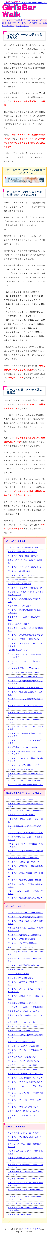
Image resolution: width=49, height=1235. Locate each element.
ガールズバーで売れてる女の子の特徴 (24, 880)
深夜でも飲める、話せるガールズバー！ (25, 1111)
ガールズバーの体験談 (15, 1126)
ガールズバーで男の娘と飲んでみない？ (25, 898)
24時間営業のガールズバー (19, 650)
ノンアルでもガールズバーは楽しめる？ (25, 780)
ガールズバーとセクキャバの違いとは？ (25, 588)
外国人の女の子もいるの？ (19, 606)
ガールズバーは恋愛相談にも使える (23, 965)
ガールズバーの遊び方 (27, 23)
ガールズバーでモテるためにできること (25, 1082)
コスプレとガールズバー (18, 974)
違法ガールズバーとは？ (18, 624)
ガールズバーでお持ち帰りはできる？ (24, 1061)
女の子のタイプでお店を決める (21, 815)
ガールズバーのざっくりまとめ (21, 575)
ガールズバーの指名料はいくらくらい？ (25, 1078)
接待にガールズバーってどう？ (21, 947)
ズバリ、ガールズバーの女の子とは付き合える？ (25, 3)
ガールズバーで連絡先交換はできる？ (24, 639)
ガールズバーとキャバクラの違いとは (24, 567)
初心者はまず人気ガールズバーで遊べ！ (25, 913)
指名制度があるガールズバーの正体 (23, 858)
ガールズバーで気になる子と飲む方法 (24, 935)
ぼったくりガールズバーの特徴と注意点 (25, 833)
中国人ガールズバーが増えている (22, 1026)
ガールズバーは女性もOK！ (20, 571)
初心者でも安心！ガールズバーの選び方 (23, 793)
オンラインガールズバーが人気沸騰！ (24, 1046)
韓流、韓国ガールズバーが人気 (21, 1022)
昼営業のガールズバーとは (19, 584)
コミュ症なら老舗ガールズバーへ (22, 1003)
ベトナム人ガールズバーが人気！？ (23, 1031)
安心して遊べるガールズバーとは (22, 799)
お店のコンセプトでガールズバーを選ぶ (25, 810)
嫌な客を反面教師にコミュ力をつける (24, 1178)
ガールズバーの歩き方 (31, 1229)
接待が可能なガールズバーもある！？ (24, 747)
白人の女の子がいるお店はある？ (22, 1057)
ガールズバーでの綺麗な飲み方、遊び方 (25, 917)
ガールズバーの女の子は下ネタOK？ (24, 862)
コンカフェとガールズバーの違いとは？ (25, 677)
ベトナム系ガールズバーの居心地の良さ (25, 1203)
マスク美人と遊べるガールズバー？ (23, 1069)
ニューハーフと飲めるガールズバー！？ (25, 672)
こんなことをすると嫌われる (20, 978)
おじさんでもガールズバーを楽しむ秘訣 (25, 1007)
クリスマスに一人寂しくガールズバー (24, 1133)
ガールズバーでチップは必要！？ (22, 769)
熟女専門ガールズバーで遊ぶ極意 (22, 1065)
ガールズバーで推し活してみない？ (23, 1107)
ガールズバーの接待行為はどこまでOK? (25, 635)
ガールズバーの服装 (16, 969)
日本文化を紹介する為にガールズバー (24, 1011)
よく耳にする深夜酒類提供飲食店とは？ (25, 785)
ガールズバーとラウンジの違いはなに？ (25, 688)
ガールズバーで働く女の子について (23, 556)
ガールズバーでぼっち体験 (19, 1214)
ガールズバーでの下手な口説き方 (22, 943)
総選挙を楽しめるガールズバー (21, 1042)
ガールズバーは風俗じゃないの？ (22, 552)
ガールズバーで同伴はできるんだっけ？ (25, 1074)
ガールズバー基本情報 (12, 20)
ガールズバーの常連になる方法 (21, 939)
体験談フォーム (22, 26)
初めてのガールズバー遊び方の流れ (23, 547)
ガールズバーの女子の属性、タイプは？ (25, 765)
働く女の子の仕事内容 (17, 579)
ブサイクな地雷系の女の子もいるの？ (24, 668)
